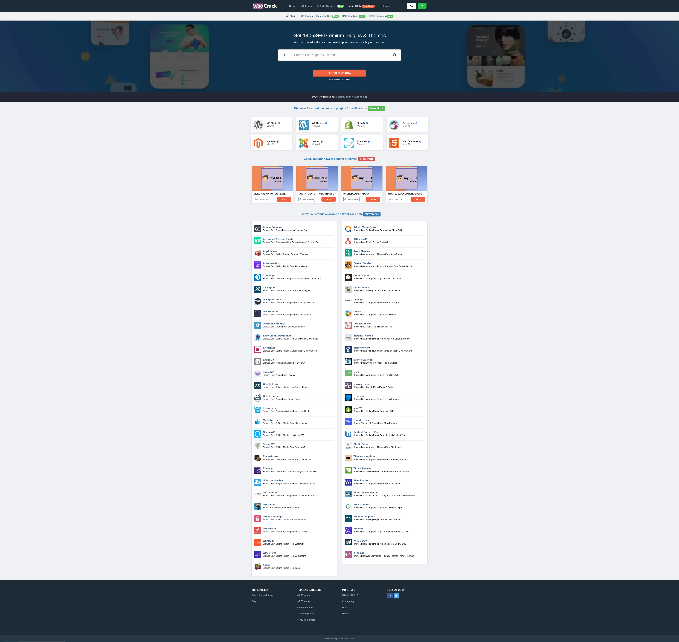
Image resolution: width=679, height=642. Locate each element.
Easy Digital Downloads (277, 335)
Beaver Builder (362, 263)
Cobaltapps (270, 275)
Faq (254, 601)
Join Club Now (340, 73)
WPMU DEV (360, 540)
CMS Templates (353, 16)
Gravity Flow (270, 384)
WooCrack (269, 504)
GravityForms (271, 396)
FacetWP (268, 371)
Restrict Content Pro (365, 432)
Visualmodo (360, 480)
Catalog (301, 626)
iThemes (358, 396)
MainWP (358, 408)
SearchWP (269, 444)
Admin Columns (272, 227)
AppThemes (270, 251)
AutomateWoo (271, 263)
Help (344, 607)
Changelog (348, 601)
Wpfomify (268, 540)
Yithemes (358, 552)
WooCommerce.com (365, 492)
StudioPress (360, 444)
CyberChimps (361, 287)
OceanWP (269, 432)
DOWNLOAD (263, 199)
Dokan (357, 311)
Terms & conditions (262, 595)
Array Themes (361, 251)
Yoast (266, 564)
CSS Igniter (269, 287)
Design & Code (272, 299)
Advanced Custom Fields (278, 239)
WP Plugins (291, 16)
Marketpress (270, 420)
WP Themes (307, 16)
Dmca (345, 613)
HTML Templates (380, 16)
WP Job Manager (273, 516)
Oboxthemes (361, 420)
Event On (268, 359)
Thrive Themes (362, 468)
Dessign (358, 299)
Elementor (269, 347)
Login (386, 6)
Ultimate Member (273, 480)
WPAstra (358, 528)
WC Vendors (270, 492)
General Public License (350, 96)
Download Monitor (274, 323)
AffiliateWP (360, 239)
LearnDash (269, 408)
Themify (268, 468)
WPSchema (269, 552)
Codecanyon (361, 275)
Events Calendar (363, 359)
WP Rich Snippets (364, 516)
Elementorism (361, 347)
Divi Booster (270, 311)
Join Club (361, 6)
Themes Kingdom (364, 456)
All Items (306, 6)
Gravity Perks (361, 384)
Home (292, 6)
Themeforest (270, 456)
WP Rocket (269, 528)
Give (356, 371)
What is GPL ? (350, 595)
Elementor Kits (327, 16)
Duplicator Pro (362, 323)
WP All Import (361, 504)
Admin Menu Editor (365, 227)
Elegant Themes (363, 335)
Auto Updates (331, 6)
